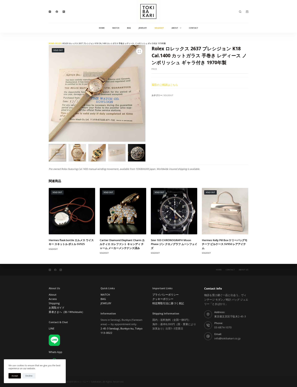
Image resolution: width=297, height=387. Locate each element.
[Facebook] (57, 12)
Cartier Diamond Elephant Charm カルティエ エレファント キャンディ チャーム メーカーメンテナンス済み (122, 244)
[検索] (240, 12)
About (175, 28)
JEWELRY (143, 28)
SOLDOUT (159, 28)
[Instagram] (50, 12)
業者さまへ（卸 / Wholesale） (67, 312)
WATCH (115, 28)
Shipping (54, 303)
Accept (15, 375)
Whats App (55, 352)
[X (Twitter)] (64, 12)
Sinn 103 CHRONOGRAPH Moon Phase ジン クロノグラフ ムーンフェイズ (174, 244)
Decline (29, 375)
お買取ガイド (57, 307)
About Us (243, 270)
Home (102, 28)
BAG (129, 28)
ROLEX (58, 43)
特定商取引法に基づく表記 (168, 303)
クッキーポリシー (162, 299)
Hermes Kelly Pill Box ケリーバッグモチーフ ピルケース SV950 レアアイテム (224, 244)
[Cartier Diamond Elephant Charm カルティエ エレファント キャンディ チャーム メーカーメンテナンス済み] (123, 211)
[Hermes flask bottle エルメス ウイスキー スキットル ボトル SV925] (72, 211)
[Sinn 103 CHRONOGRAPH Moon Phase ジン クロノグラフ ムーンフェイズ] (174, 211)
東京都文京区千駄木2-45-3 (230, 316)
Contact (193, 28)
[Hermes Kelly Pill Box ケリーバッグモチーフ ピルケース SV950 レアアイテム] (225, 211)
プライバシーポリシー (165, 294)
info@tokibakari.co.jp (227, 338)
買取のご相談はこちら (165, 84)
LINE (51, 328)
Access (53, 299)
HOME (51, 43)
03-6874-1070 (223, 327)
